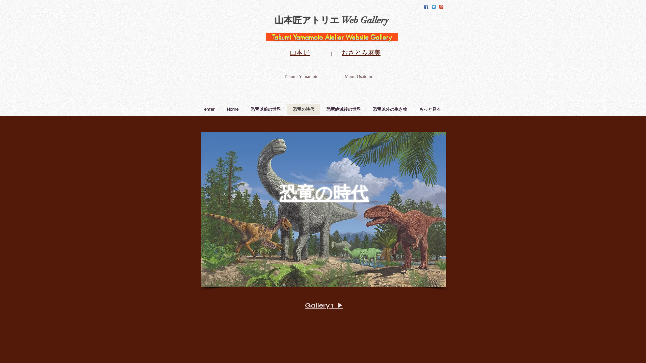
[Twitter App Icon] (434, 7)
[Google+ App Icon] (441, 7)
